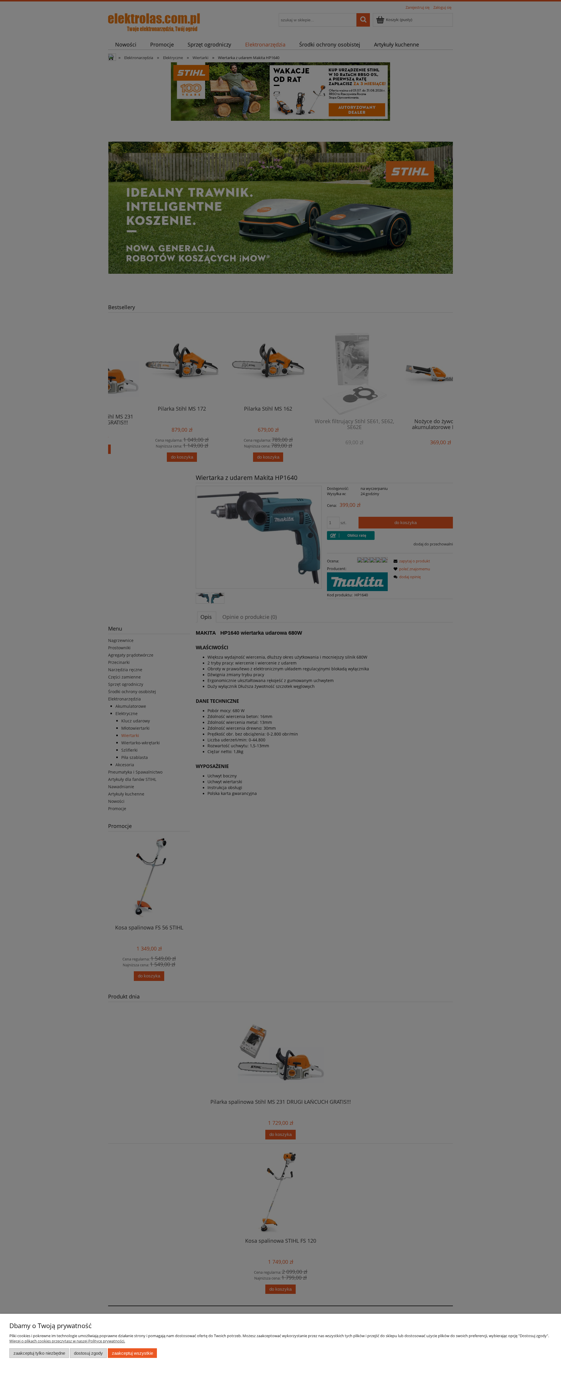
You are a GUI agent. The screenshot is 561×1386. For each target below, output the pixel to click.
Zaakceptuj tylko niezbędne (39, 1353)
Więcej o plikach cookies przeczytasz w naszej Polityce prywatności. (67, 1341)
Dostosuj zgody (88, 1353)
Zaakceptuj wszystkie (132, 1353)
